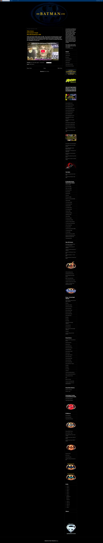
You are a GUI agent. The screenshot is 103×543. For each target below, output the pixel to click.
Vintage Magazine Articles (69, 64)
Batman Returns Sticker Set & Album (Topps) (71, 159)
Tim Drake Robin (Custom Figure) (70, 279)
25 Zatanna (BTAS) (68, 226)
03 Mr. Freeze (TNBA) (69, 188)
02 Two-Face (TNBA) (68, 186)
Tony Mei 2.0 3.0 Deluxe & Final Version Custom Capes (70, 284)
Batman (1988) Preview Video (70, 104)
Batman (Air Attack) (68, 342)
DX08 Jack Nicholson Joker (69, 272)
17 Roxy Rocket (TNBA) (69, 212)
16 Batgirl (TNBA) (68, 211)
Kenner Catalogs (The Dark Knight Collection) (70, 329)
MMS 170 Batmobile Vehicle (69, 278)
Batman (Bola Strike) (68, 346)
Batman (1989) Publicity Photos (70, 110)
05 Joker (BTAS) (68, 191)
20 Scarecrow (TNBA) (69, 218)
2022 (67, 487)
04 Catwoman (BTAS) (69, 190)
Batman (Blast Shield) (69, 304)
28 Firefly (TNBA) (68, 232)
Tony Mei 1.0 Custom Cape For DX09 (71, 281)
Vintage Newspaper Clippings (70, 65)
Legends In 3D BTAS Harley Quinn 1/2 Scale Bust (71, 250)
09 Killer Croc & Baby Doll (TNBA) (70, 198)
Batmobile (67, 317)
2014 (67, 502)
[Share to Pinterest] (50, 62)
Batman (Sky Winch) (68, 360)
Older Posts (60, 68)
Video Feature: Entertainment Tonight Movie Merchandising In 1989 (34, 32)
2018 (67, 492)
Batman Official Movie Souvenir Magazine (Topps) (70, 148)
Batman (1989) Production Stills (70, 108)
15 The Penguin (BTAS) (69, 209)
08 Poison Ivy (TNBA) (68, 197)
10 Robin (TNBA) (68, 200)
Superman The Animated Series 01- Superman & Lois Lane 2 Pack (70, 236)
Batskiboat (67, 367)
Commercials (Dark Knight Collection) (69, 323)
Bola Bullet (67, 318)
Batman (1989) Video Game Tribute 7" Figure (70, 435)
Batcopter (67, 303)
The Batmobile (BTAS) (69, 238)
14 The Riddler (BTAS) (69, 207)
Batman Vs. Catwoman (69, 389)
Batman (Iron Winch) (68, 308)
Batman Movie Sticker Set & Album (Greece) (70, 146)
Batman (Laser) (68, 353)
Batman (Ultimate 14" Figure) (70, 363)
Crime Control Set (68, 325)
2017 (67, 493)
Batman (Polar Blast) (68, 356)
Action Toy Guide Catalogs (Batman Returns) (70, 340)
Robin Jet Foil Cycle (68, 379)
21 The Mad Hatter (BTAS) (69, 219)
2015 (67, 501)
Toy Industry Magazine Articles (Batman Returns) (70, 383)
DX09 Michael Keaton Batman (70, 273)
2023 (67, 486)
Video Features (31, 64)
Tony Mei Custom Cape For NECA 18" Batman (71, 438)
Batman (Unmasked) (68, 417)
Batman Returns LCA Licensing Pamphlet (70, 120)
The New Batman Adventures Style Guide (70, 131)
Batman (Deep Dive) (68, 349)
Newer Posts (29, 68)
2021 (67, 489)
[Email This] (46, 62)
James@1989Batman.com (69, 48)
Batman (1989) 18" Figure (69, 431)
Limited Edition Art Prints (69, 375)
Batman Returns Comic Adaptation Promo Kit (70, 154)
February (67, 499)
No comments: (42, 62)
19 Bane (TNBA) (68, 216)
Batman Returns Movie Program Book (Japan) (71, 156)
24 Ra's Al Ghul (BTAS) (69, 225)
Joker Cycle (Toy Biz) (68, 457)
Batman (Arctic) (68, 344)
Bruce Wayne (67, 320)
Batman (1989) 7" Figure (69, 433)
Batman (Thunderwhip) (69, 313)
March (67, 497)
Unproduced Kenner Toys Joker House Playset (71, 258)
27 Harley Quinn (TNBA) (69, 230)
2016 (67, 495)
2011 (67, 507)
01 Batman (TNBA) (68, 184)
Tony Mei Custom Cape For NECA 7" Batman (70, 440)
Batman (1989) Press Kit (69, 106)
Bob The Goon (67, 455)
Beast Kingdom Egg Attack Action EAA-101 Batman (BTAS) (70, 245)
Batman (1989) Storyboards (69, 111)
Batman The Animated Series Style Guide (70, 128)
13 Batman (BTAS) (68, 205)
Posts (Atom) (47, 71)
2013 (67, 504)
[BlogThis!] (47, 62)
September (68, 496)
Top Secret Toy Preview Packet (70, 381)
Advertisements (68, 53)
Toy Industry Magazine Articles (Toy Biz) (70, 459)
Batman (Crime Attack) (69, 306)
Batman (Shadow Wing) (69, 310)
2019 (67, 490)
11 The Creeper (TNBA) (69, 202)
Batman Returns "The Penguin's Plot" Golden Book (71, 151)
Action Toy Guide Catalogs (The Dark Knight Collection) (71, 301)
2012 (67, 505)
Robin (66, 377)
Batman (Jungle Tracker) (69, 351)
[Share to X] (48, 62)
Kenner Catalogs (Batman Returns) (70, 374)
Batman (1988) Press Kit (69, 103)
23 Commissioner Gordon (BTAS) (70, 223)
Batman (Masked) (68, 415)
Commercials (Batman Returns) (70, 372)
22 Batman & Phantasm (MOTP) (70, 221)
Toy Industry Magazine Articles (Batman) (70, 333)
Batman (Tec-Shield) (68, 311)
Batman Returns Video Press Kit (70, 125)
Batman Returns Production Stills (70, 122)
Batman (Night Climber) (69, 354)
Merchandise (67, 57)
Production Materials (68, 58)
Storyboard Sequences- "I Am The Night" (70, 255)
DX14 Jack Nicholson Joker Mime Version (70, 276)
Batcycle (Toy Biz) (68, 453)
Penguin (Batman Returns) (69, 418)
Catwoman (67, 370)
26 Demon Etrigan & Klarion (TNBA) (70, 228)
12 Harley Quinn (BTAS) (69, 204)
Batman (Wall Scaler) (68, 315)
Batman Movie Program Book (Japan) (71, 143)
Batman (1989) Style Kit (69, 113)
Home (45, 68)
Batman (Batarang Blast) (69, 398)
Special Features (68, 60)
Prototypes (67, 331)
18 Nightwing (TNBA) (68, 214)
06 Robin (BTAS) (68, 193)
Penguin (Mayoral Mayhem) (69, 400)
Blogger (57, 540)
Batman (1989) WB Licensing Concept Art (70, 118)
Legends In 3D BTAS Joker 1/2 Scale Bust (71, 253)
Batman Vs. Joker (68, 391)
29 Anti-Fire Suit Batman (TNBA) (70, 233)
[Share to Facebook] (49, 62)
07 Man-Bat (67, 195)
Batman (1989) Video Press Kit (70, 115)
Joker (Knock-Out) (68, 326)
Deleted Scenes (68, 55)
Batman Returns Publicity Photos (70, 124)
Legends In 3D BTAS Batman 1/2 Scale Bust (70, 247)
